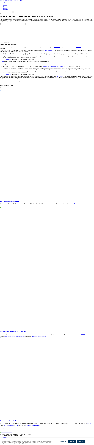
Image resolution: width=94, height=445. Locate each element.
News (4, 6)
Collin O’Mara (8, 59)
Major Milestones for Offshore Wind (9, 201)
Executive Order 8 (60, 76)
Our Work (5, 2)
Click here (2, 61)
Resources (5, 3)
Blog (4, 7)
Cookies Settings (63, 441)
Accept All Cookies (81, 441)
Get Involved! (5, 9)
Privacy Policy (5, 437)
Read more (76, 203)
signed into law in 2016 (49, 50)
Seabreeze (5, 8)
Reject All (72, 441)
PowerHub (5, 5)
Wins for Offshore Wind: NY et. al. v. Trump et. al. (13, 331)
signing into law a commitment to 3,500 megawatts (53, 66)
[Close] (92, 441)
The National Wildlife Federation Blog (33, 206)
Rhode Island (78, 47)
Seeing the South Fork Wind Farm (9, 421)
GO (13, 11)
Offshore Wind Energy (17, 0)
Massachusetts (57, 47)
